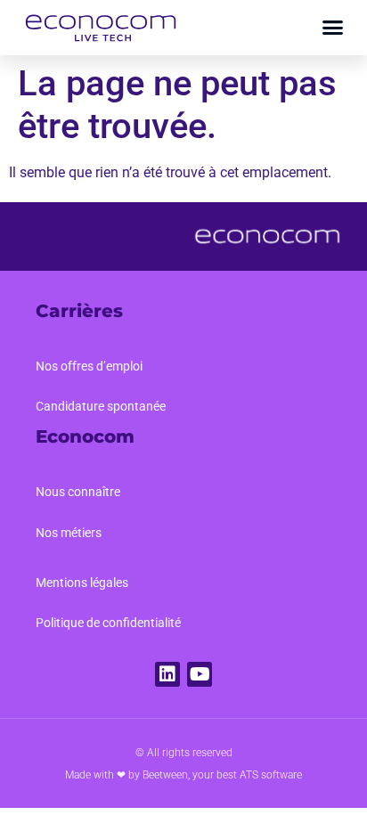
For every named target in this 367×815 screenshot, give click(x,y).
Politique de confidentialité (108, 622)
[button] (333, 28)
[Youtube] (199, 674)
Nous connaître (78, 492)
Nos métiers (69, 533)
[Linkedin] (167, 674)
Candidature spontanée (101, 406)
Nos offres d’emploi (89, 366)
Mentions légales (82, 582)
